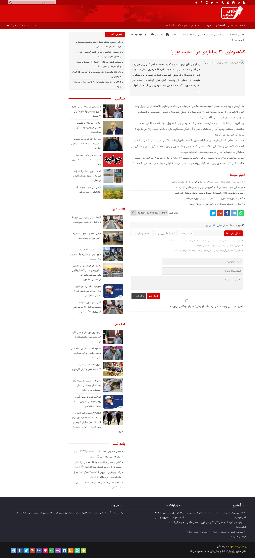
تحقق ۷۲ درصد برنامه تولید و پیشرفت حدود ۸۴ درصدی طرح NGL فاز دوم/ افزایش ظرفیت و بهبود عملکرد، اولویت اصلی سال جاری (97, 422)
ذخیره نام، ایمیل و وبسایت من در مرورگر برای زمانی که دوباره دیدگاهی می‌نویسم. (206, 306)
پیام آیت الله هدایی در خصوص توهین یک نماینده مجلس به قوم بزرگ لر (86, 143)
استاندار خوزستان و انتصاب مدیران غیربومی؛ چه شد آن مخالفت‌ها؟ (88, 127)
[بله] (239, 2)
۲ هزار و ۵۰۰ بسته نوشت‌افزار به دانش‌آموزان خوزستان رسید (216, 204)
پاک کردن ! (138, 296)
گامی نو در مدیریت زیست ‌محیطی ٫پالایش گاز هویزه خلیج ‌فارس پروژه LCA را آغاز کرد (87, 306)
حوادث (182, 25)
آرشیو (237, 505)
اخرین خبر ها (237, 40)
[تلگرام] (196, 2)
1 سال (76, 451)
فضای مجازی (222, 225)
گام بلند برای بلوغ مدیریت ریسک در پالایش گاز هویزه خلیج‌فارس (213, 198)
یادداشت (169, 25)
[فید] (244, 2)
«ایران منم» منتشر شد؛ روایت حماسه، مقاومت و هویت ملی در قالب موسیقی (207, 182)
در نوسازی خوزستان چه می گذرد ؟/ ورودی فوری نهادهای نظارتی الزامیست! (209, 187)
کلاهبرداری (210, 225)
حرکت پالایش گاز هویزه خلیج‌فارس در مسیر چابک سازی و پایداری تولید (86, 254)
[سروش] (228, 2)
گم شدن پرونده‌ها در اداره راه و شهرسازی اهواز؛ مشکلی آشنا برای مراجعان (86, 175)
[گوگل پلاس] (220, 213)
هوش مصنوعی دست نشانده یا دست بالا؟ (102, 451)
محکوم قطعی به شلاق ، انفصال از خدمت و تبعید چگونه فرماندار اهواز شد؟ (209, 193)
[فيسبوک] (201, 2)
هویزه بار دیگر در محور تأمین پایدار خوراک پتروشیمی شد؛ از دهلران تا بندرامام (87, 290)
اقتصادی (220, 25)
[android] (83, 550)
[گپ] (223, 2)
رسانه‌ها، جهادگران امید (110, 457)
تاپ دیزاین (222, 546)
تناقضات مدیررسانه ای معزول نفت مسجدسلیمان (98, 482)
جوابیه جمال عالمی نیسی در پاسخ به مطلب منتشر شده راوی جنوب (86, 159)
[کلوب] (51, 550)
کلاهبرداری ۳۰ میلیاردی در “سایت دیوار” (207, 52)
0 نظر (173, 35)
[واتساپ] (241, 213)
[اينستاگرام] (206, 2)
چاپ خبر (159, 35)
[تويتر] (212, 2)
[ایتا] (233, 2)
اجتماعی (195, 25)
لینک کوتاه (173, 213)
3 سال (77, 467)
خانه (242, 25)
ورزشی (207, 25)
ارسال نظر (153, 296)
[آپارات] (217, 2)
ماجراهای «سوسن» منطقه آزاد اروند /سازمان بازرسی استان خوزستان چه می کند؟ (87, 385)
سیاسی (232, 25)
